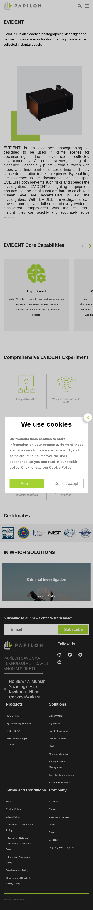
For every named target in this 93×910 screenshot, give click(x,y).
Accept (26, 483)
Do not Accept (66, 483)
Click (25, 467)
